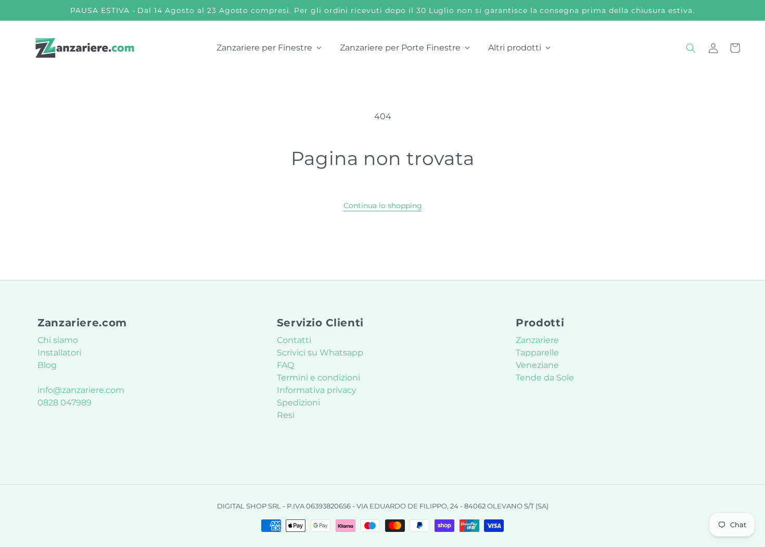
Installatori (59, 353)
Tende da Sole (545, 378)
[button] (691, 48)
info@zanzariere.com (80, 390)
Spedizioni (298, 403)
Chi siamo (57, 340)
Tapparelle (537, 353)
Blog (47, 365)
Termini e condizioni (318, 378)
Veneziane (537, 365)
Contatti (294, 340)
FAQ (285, 365)
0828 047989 (64, 403)
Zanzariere (537, 340)
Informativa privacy (316, 390)
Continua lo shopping (382, 205)
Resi (286, 415)
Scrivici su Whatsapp (320, 353)
